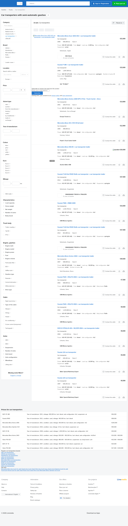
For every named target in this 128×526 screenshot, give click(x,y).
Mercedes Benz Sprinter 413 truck (50, 470)
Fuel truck (4, 470)
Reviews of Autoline (36, 493)
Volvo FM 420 (6, 439)
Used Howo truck (24, 470)
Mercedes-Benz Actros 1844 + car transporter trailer (75, 256)
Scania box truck (26, 469)
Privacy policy (34, 487)
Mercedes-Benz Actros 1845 (10, 422)
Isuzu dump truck (50, 469)
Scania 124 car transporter (66, 352)
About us (4, 484)
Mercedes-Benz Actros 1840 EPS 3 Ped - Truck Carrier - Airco (79, 99)
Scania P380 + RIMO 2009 (66, 203)
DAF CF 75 (5, 444)
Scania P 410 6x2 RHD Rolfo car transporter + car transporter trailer (81, 174)
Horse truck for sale (13, 470)
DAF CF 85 (5, 431)
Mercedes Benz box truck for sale (11, 469)
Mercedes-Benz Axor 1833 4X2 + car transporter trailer (76, 36)
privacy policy (56, 95)
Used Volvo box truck (38, 469)
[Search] (28, 3)
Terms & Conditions (36, 484)
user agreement (67, 95)
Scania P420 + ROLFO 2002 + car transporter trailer (75, 277)
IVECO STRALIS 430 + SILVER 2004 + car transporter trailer (78, 328)
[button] (119, 57)
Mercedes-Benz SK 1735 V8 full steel (70, 123)
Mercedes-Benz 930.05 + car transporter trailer (73, 147)
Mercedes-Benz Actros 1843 (10, 435)
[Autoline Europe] (8, 3)
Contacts (4, 490)
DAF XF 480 (6, 414)
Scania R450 (6, 418)
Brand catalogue (35, 500)
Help (2, 487)
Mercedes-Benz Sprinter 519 (10, 427)
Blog (31, 497)
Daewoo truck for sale (61, 469)
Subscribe (37, 93)
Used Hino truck (35, 470)
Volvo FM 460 (6, 448)
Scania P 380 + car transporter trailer (70, 65)
